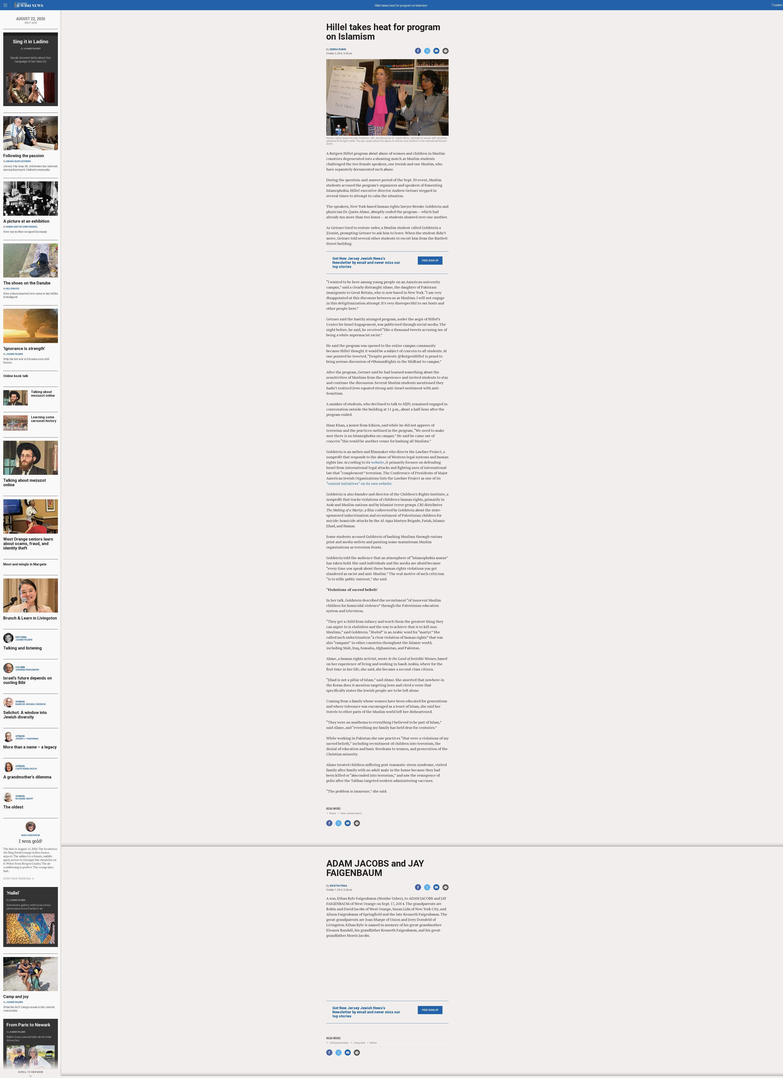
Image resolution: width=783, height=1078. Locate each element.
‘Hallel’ (13, 893)
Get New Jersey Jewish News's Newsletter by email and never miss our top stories (366, 262)
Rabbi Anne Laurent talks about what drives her (29, 1038)
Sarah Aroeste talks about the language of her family (30, 59)
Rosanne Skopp (24, 799)
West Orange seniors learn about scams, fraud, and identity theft (28, 544)
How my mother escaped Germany (25, 231)
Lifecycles (359, 1042)
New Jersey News (351, 813)
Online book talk (15, 376)
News (332, 813)
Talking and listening (22, 648)
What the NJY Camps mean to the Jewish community (28, 1008)
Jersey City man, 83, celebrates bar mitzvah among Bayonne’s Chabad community (30, 167)
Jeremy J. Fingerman (26, 739)
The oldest (13, 807)
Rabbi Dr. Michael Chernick (30, 704)
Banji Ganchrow (30, 835)
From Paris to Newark (28, 1024)
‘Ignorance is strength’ (24, 348)
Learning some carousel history (43, 419)
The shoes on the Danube (26, 283)
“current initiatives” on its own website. (359, 483)
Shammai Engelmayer (27, 670)
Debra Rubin (338, 49)
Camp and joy (16, 996)
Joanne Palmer (32, 49)
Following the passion (23, 155)
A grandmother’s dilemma (27, 777)
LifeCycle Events (338, 1042)
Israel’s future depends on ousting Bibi (27, 680)
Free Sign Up (430, 260)
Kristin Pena (338, 885)
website (377, 462)
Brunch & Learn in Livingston (30, 618)
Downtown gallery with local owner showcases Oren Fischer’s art (29, 906)
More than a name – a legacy (30, 747)
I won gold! (30, 841)
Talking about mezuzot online (43, 393)
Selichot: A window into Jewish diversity (25, 714)
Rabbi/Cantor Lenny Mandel (22, 227)
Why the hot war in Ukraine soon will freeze (26, 360)
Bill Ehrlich (12, 289)
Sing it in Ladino (30, 41)
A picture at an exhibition (26, 221)
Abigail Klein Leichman (18, 161)
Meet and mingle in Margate (24, 564)
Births (373, 1042)
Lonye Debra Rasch (26, 769)
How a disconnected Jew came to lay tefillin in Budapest (30, 295)
